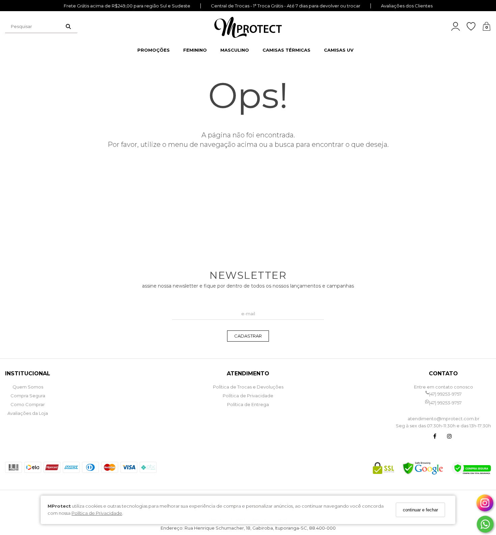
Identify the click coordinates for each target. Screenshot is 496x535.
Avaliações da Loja (27, 413)
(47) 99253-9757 (445, 394)
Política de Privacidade (97, 513)
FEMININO (195, 50)
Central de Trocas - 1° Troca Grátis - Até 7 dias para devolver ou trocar (285, 5)
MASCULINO (234, 50)
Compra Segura (27, 395)
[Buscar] (68, 26)
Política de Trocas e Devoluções (248, 387)
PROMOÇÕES (153, 50)
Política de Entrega (248, 404)
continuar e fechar (420, 509)
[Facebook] (434, 436)
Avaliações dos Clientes (407, 5)
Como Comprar (27, 404)
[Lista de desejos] (474, 26)
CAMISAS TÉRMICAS (286, 50)
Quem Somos (27, 387)
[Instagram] (449, 436)
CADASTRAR (248, 336)
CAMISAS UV (339, 50)
